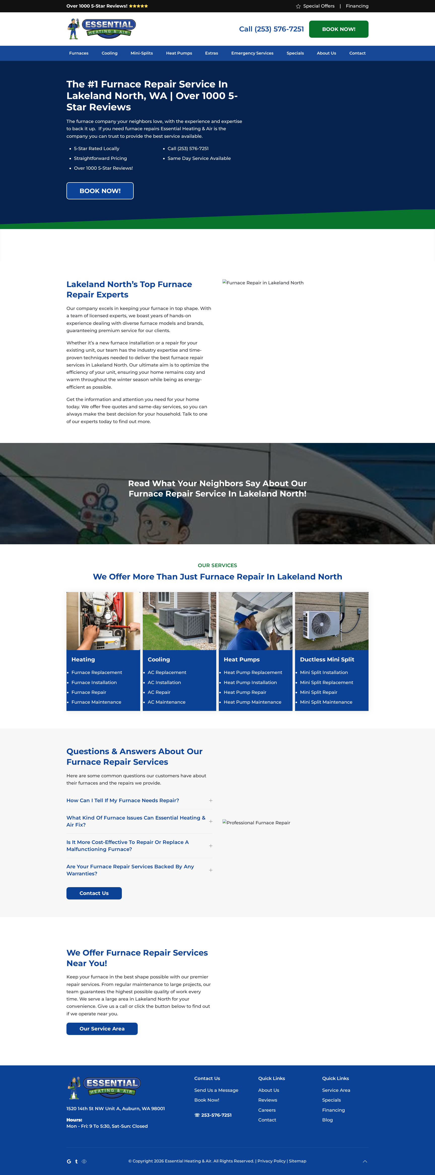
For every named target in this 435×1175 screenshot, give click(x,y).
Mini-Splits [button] (142, 53)
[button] (365, 1161)
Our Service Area (102, 1029)
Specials (295, 53)
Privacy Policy (272, 1161)
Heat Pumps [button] (179, 53)
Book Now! (338, 29)
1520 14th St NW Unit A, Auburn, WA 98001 (115, 1108)
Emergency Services (252, 53)
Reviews (267, 1100)
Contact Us (94, 893)
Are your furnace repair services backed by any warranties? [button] (130, 870)
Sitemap (297, 1161)
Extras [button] (211, 53)
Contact (357, 53)
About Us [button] (326, 53)
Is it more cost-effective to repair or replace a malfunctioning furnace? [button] (127, 845)
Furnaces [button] (78, 53)
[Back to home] (101, 29)
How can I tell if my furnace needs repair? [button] (122, 800)
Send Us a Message (216, 1090)
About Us (268, 1090)
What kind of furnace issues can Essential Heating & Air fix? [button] (135, 821)
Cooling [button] (110, 53)
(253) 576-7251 (279, 29)
